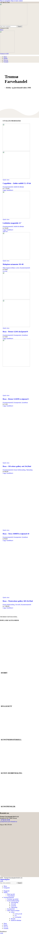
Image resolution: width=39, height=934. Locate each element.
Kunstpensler (17, 335)
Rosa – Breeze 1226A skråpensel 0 (15, 332)
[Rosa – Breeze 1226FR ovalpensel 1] (16, 366)
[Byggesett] (13, 701)
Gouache (13, 905)
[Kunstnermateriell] (13, 735)
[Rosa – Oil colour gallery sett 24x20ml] (16, 433)
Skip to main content (17, 1)
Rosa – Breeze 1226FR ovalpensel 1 (16, 399)
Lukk (1, 881)
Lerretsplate (18, 917)
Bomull (13, 919)
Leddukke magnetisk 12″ (12, 223)
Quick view (6, 180)
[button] (8, 190)
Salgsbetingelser (5, 879)
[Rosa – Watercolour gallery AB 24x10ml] (16, 568)
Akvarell (17, 604)
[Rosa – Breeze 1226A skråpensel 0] (16, 299)
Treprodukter (11, 896)
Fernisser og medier (13, 899)
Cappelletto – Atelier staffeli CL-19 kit (17, 183)
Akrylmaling (14, 902)
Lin (16, 915)
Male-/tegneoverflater (9, 268)
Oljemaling (29, 470)
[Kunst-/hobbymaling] (13, 768)
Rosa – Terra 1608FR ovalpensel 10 (16, 534)
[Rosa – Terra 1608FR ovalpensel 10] (16, 501)
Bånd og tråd (11, 894)
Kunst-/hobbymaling (19, 470)
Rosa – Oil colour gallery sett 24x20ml (17, 466)
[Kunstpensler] (13, 802)
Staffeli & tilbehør (19, 187)
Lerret (17, 268)
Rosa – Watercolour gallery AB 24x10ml (18, 601)
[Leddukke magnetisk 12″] (16, 218)
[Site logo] (13, 24)
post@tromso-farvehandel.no (8, 821)
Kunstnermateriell (8, 187)
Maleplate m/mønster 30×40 (13, 264)
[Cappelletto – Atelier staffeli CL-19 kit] (16, 150)
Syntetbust (25, 335)
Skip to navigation (5, 1)
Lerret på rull (18, 914)
